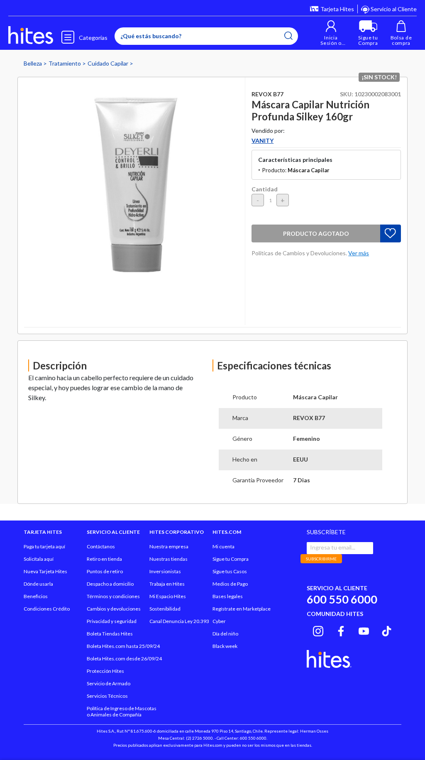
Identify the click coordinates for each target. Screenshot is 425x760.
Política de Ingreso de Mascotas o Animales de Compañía (121, 711)
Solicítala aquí (39, 559)
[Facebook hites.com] (341, 630)
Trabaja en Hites (167, 584)
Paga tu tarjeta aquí (44, 546)
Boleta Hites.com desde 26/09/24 (124, 658)
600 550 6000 (342, 599)
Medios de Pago (230, 584)
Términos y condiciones (113, 596)
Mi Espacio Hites (167, 596)
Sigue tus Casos (229, 571)
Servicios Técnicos (107, 696)
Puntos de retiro (105, 571)
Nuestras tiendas (168, 559)
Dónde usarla (38, 584)
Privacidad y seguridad (112, 621)
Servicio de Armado (108, 683)
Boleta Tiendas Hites (110, 633)
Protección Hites (105, 671)
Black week (224, 646)
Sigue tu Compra (230, 559)
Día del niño (225, 633)
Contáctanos (101, 546)
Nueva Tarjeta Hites (45, 571)
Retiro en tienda (104, 559)
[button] (331, 33)
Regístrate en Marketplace (241, 609)
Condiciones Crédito (47, 609)
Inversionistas (165, 571)
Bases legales (227, 596)
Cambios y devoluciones (114, 609)
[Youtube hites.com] (364, 630)
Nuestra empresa (168, 546)
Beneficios (36, 596)
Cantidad (265, 189)
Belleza (33, 63)
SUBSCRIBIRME (321, 558)
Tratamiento (65, 63)
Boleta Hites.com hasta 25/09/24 (123, 646)
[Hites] (30, 35)
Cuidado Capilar (108, 63)
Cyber (219, 621)
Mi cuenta (223, 546)
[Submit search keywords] (288, 36)
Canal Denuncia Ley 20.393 (179, 621)
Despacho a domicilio (110, 584)
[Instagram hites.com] (318, 630)
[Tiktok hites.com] (386, 630)
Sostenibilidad (165, 609)
